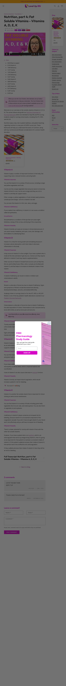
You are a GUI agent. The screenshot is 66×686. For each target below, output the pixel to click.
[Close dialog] (49, 323)
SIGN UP (27, 353)
